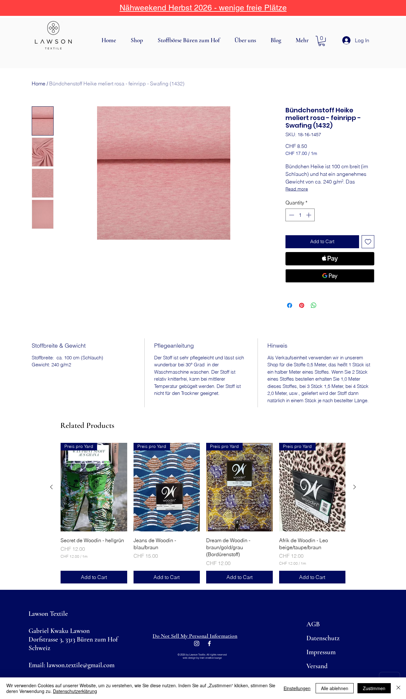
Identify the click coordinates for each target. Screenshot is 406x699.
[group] (203, 513)
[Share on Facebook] (289, 305)
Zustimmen (374, 688)
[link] (322, 41)
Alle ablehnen (334, 688)
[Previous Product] (51, 487)
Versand (317, 666)
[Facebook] (209, 643)
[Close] (398, 688)
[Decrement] (290, 215)
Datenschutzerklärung (75, 691)
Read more (296, 189)
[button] (139, 40)
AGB (313, 624)
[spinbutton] (300, 215)
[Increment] (309, 215)
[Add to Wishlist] (368, 241)
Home (38, 83)
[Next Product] (354, 487)
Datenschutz (323, 638)
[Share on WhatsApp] (314, 305)
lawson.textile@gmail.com (81, 665)
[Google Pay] (329, 276)
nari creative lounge (211, 657)
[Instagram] (196, 643)
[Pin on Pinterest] (301, 305)
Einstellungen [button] (297, 688)
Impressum (321, 652)
